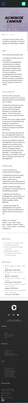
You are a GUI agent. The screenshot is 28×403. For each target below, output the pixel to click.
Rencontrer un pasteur (9, 368)
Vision (6, 337)
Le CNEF (6, 352)
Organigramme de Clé (12, 251)
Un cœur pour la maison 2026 (14, 243)
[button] (23, 4)
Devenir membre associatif (10, 376)
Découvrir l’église (8, 336)
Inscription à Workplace (10, 374)
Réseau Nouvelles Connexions (11, 355)
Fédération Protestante (9, 353)
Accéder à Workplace (9, 375)
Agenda (6, 333)
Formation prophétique (12, 245)
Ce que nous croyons (9, 334)
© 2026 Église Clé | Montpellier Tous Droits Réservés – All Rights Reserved (14, 321)
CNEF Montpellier (8, 350)
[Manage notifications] (3, 400)
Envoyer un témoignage (10, 372)
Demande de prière (9, 369)
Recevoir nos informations (10, 371)
